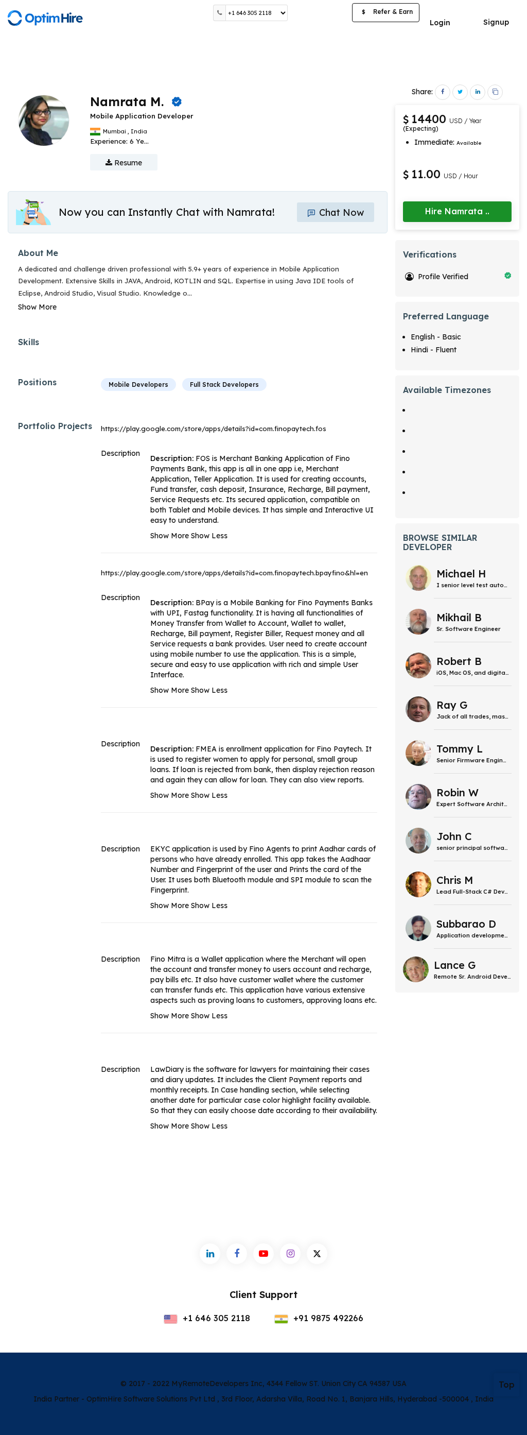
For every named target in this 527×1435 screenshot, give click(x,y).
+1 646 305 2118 (215, 1318)
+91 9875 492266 (327, 1318)
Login (440, 22)
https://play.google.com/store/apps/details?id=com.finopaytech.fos (213, 428)
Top (507, 1384)
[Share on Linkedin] (477, 92)
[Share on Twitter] (460, 92)
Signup (496, 22)
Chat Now (340, 212)
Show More (37, 307)
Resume (127, 162)
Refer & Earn (387, 11)
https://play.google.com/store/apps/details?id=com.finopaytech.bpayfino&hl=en (234, 573)
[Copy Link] (495, 92)
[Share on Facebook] (442, 92)
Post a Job (320, 12)
